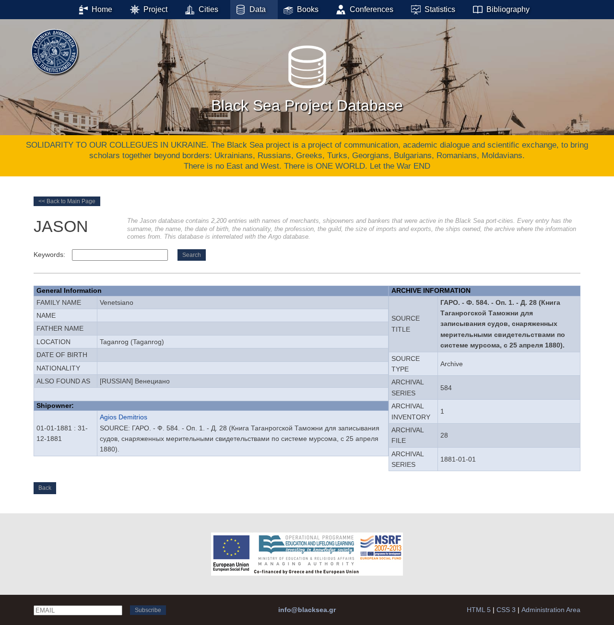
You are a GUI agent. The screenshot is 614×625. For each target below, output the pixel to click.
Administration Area (550, 609)
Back (44, 488)
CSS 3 (506, 609)
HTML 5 (479, 609)
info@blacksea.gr (307, 609)
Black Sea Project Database (307, 105)
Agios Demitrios (123, 417)
